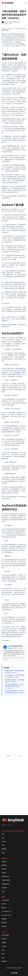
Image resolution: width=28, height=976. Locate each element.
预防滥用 (4, 919)
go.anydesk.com (6, 915)
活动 (3, 957)
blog (10, 23)
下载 (3, 891)
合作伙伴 (4, 946)
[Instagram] (16, 972)
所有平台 (4, 841)
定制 (3, 845)
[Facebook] (11, 972)
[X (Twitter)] (14, 972)
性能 (3, 834)
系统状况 (4, 922)
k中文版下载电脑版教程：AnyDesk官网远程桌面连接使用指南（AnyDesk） (14, 686)
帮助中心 (4, 907)
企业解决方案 (5, 884)
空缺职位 (4, 942)
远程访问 (4, 872)
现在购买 (4, 887)
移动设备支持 (5, 876)
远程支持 (4, 865)
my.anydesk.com (6, 911)
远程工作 (4, 869)
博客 (3, 950)
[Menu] (25, 3)
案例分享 (4, 849)
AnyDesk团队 (5, 935)
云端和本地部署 (6, 880)
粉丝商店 (4, 961)
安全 (3, 837)
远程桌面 (4, 861)
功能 (3, 852)
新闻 (3, 954)
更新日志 (4, 926)
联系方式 (4, 939)
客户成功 (4, 904)
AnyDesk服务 (5, 900)
